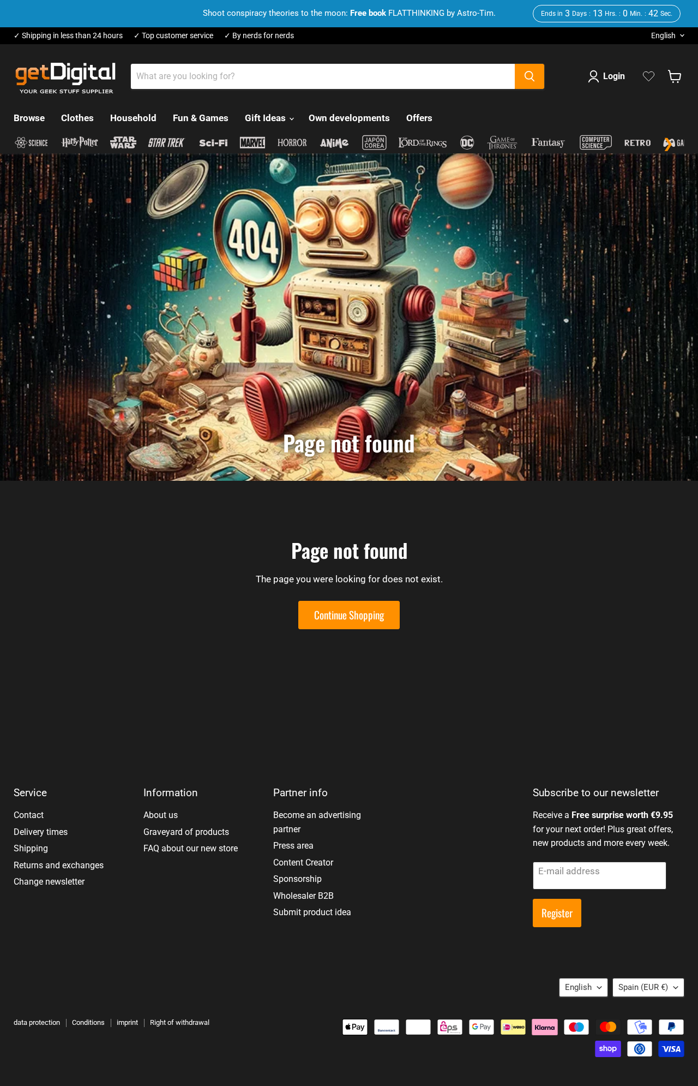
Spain (643, 987)
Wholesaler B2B (303, 896)
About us (160, 815)
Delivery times (41, 832)
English (663, 35)
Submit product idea (312, 912)
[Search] (529, 76)
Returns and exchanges (59, 865)
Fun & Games (200, 117)
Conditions (88, 1022)
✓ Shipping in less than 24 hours (68, 36)
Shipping (31, 848)
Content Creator (303, 862)
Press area (293, 845)
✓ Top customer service (173, 36)
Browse (29, 117)
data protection (37, 1022)
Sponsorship (297, 879)
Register (557, 913)
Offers (419, 117)
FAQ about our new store (190, 848)
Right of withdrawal (179, 1022)
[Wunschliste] (648, 76)
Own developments (349, 117)
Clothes (77, 117)
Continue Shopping (349, 615)
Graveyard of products (186, 832)
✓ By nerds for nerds (259, 36)
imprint (127, 1022)
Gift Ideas (266, 117)
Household (133, 117)
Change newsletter (49, 881)
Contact (29, 815)
